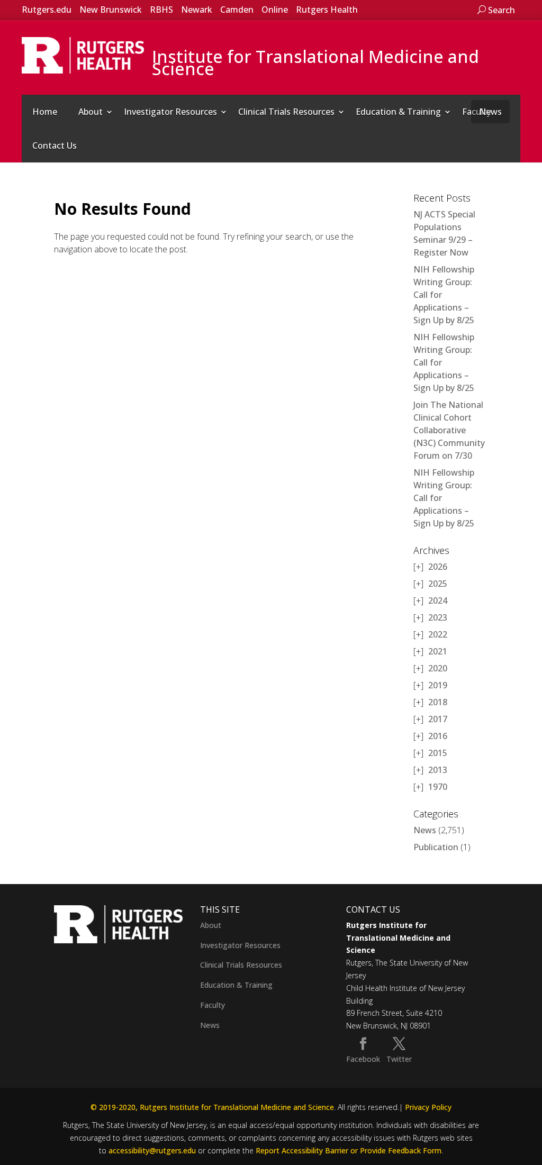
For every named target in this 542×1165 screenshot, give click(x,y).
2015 (437, 753)
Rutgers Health (327, 9)
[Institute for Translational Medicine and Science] (83, 54)
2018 (437, 702)
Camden (237, 9)
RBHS (161, 9)
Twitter (399, 1059)
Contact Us (54, 145)
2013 (437, 770)
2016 (437, 736)
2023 (437, 617)
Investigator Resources (170, 111)
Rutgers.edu (46, 9)
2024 (437, 600)
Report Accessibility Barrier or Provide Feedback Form (348, 1150)
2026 (437, 566)
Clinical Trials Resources (286, 111)
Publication (435, 847)
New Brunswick (110, 9)
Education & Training (398, 111)
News (490, 111)
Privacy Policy (428, 1107)
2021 (437, 651)
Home (44, 111)
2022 (437, 634)
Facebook (363, 1059)
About (90, 111)
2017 (437, 719)
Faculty (212, 1005)
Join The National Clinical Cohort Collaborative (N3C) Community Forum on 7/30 (449, 430)
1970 (437, 787)
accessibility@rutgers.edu (152, 1150)
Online (274, 9)
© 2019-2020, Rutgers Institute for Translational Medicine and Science (212, 1107)
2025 (437, 583)
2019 (437, 685)
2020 (437, 668)
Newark (196, 9)
